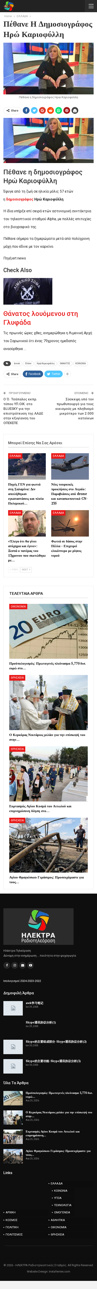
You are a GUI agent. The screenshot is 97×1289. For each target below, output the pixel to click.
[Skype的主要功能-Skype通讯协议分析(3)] (13, 1066)
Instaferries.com (59, 1271)
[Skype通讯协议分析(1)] (13, 1027)
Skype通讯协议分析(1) (41, 1022)
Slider (28, 363)
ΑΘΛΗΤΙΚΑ (58, 1220)
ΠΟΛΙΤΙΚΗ (12, 1227)
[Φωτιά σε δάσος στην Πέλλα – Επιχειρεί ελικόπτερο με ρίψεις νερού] (70, 523)
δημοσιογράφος (20, 199)
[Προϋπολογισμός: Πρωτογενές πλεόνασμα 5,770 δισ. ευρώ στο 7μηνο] (48, 631)
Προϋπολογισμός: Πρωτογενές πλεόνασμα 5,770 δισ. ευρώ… (59, 1095)
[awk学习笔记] (13, 1008)
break (17, 363)
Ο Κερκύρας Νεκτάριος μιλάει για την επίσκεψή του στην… (59, 1114)
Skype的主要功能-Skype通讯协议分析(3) (53, 1061)
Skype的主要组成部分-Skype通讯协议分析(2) (56, 1041)
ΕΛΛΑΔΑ (15, 456)
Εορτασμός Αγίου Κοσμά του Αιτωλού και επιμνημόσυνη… (53, 1133)
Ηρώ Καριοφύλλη (46, 363)
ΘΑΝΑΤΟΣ (65, 363)
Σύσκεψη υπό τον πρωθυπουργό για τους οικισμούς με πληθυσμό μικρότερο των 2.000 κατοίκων (74, 408)
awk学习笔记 (34, 1003)
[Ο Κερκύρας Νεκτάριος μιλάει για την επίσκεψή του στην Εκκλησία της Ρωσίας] (48, 702)
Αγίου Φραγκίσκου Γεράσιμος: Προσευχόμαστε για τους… (58, 1153)
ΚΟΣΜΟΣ (12, 1220)
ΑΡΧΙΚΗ (11, 1212)
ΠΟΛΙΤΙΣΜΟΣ (14, 1234)
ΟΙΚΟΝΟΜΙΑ (18, 606)
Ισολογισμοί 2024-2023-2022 (22, 981)
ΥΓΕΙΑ (58, 1198)
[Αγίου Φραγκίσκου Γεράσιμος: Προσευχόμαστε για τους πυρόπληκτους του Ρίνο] (48, 845)
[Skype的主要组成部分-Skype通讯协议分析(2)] (13, 1047)
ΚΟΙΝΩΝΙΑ (80, 363)
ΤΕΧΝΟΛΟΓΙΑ (63, 1205)
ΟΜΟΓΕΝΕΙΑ (62, 1212)
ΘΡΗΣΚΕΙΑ (17, 677)
